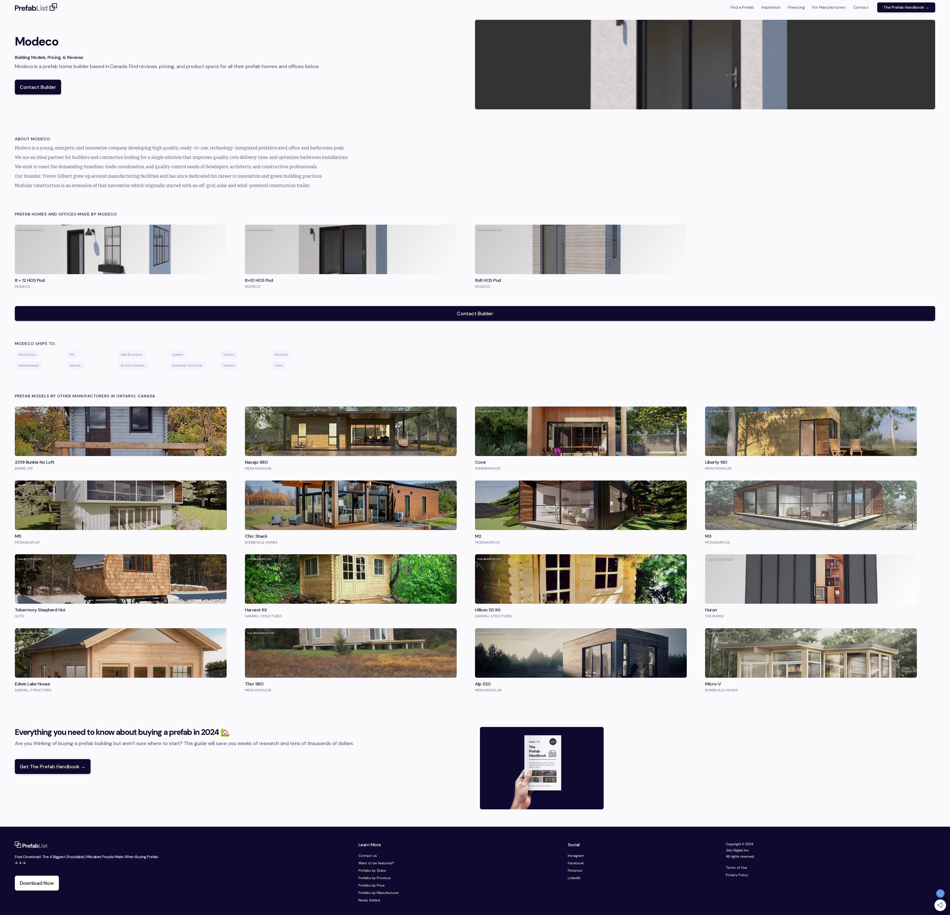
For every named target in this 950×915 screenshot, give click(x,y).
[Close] (544, 410)
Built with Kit (475, 497)
